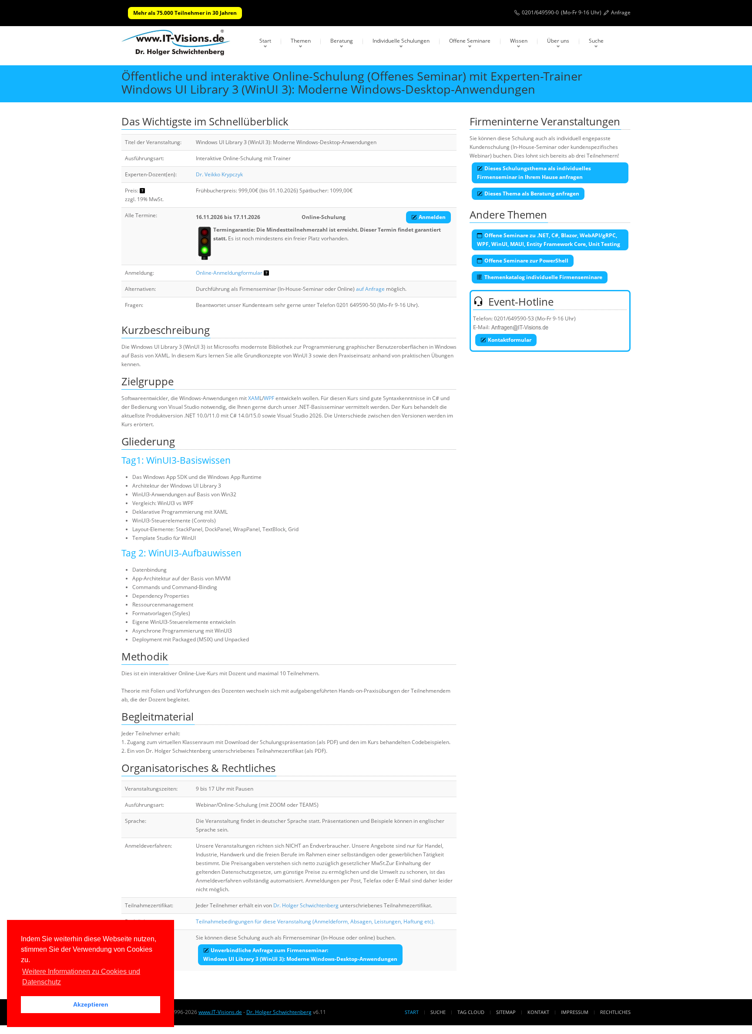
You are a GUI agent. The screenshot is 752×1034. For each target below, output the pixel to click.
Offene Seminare (469, 40)
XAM (253, 398)
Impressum (574, 1012)
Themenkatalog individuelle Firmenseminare (543, 277)
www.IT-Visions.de (220, 1012)
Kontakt (538, 1012)
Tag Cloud (470, 1012)
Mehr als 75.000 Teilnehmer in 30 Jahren (185, 13)
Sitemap (506, 1012)
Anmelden (432, 217)
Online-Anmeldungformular (229, 272)
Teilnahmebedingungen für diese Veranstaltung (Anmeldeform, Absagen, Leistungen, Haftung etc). (315, 921)
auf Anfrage (370, 289)
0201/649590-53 (514, 318)
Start (265, 40)
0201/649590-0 (540, 12)
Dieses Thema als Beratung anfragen (531, 193)
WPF (269, 398)
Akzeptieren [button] (90, 1004)
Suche (596, 40)
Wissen (518, 40)
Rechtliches (615, 1012)
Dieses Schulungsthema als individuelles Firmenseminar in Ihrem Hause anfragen (534, 173)
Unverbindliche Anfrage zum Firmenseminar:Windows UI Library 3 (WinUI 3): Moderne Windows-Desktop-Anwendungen (300, 954)
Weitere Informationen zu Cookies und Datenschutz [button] (81, 977)
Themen (301, 40)
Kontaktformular (509, 340)
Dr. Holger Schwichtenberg (306, 905)
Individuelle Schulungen (401, 40)
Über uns (558, 40)
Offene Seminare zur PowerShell (526, 260)
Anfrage (621, 12)
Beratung (341, 40)
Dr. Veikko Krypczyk (219, 174)
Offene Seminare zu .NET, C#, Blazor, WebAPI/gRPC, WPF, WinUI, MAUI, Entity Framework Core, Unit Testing (548, 240)
